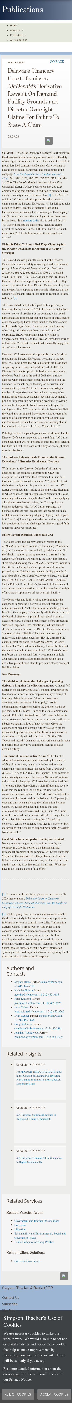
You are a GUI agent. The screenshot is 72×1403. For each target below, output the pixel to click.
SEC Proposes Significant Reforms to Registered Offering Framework (36, 1117)
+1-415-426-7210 (24, 986)
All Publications (18, 39)
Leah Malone (21, 1007)
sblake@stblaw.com (51, 982)
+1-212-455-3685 (49, 994)
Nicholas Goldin (23, 990)
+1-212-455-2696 (24, 1020)
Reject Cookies (18, 1394)
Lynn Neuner (21, 1015)
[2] (15, 298)
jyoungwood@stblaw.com (28, 1037)
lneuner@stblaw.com (51, 1015)
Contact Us (10, 1297)
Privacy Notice (20, 1379)
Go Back (57, 61)
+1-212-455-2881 (52, 1028)
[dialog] (36, 1356)
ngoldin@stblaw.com (26, 994)
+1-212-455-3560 (54, 1011)
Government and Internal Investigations (36, 1221)
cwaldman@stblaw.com (27, 1028)
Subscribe (10, 1304)
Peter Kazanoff (22, 999)
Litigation (20, 1229)
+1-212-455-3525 (51, 1003)
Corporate (20, 1225)
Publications (17, 35)
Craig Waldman (23, 1024)
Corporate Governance (27, 1261)
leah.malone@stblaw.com (28, 1011)
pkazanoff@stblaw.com (27, 1003)
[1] (49, 195)
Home (13, 25)
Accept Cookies (54, 1394)
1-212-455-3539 (53, 1037)
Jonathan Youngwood (26, 1032)
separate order (31, 220)
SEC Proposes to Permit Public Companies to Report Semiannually (39, 1160)
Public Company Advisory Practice (34, 1242)
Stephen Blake (22, 982)
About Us (15, 30)
